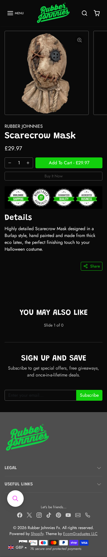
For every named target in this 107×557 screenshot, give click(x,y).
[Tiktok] (49, 515)
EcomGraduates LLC (80, 533)
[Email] (78, 515)
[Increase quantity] (28, 162)
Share (95, 266)
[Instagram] (39, 515)
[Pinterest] (58, 515)
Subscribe (89, 395)
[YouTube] (68, 515)
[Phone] (87, 515)
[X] (29, 515)
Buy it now (54, 176)
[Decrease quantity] (10, 162)
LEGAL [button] (11, 468)
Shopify (37, 533)
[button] (15, 13)
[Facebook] (20, 515)
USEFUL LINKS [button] (19, 484)
